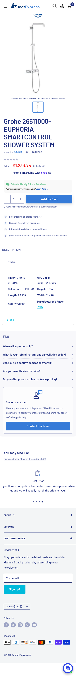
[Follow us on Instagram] (20, 624)
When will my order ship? (18, 346)
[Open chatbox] (68, 668)
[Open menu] (5, 6)
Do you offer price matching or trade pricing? (30, 379)
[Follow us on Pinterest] (27, 624)
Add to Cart (49, 199)
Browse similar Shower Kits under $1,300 (25, 458)
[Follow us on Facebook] (6, 624)
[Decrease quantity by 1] (7, 199)
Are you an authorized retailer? (22, 371)
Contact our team (38, 426)
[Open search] (55, 6)
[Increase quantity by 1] (20, 199)
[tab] (38, 262)
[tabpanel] (38, 290)
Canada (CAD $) (14, 606)
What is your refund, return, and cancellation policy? (34, 354)
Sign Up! (14, 589)
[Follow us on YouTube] (34, 624)
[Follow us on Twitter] (13, 624)
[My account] (62, 6)
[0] (69, 6)
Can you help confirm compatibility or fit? (28, 362)
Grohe (18, 152)
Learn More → (42, 189)
